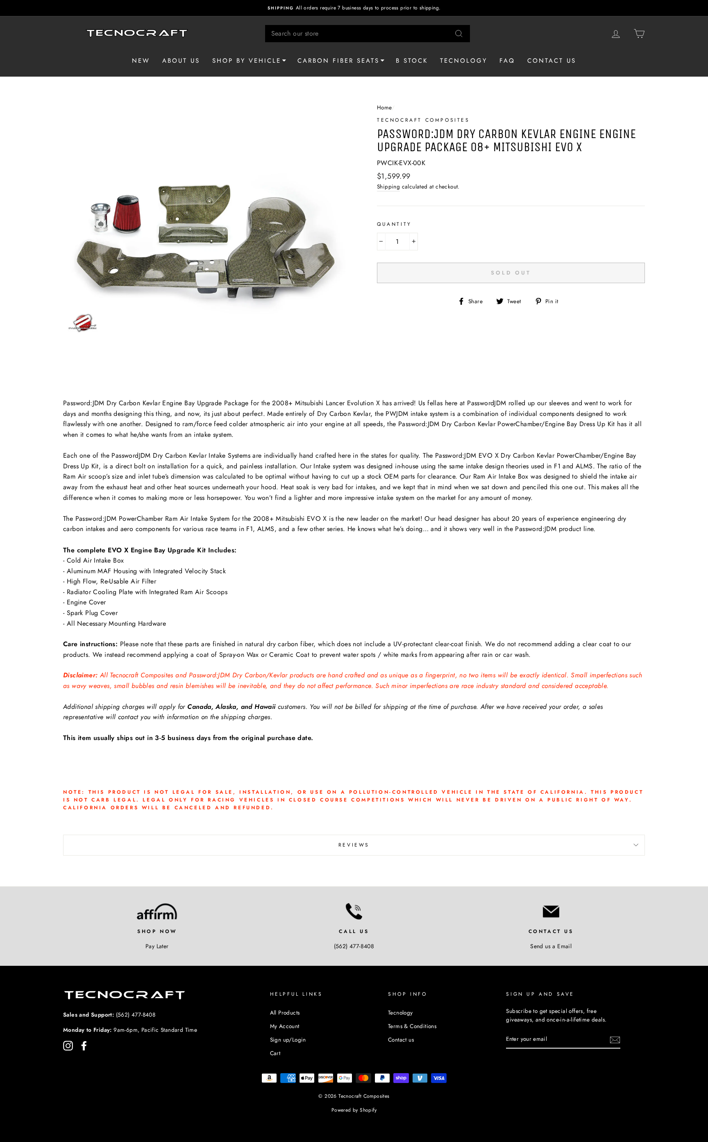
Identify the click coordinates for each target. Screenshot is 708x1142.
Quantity (394, 224)
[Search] (459, 33)
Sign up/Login (288, 1039)
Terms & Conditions (412, 1026)
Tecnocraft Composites (423, 120)
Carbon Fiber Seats (338, 60)
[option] (354, 8)
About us (181, 60)
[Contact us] (551, 911)
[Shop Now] (157, 911)
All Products (285, 1012)
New (141, 60)
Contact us (551, 60)
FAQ (507, 60)
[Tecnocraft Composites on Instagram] (68, 1046)
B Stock (412, 60)
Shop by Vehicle (246, 60)
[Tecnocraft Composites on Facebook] (84, 1046)
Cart (275, 1053)
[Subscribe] (615, 1039)
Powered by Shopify (354, 1110)
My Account (285, 1026)
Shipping (388, 186)
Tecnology (463, 60)
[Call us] (354, 911)
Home (384, 107)
